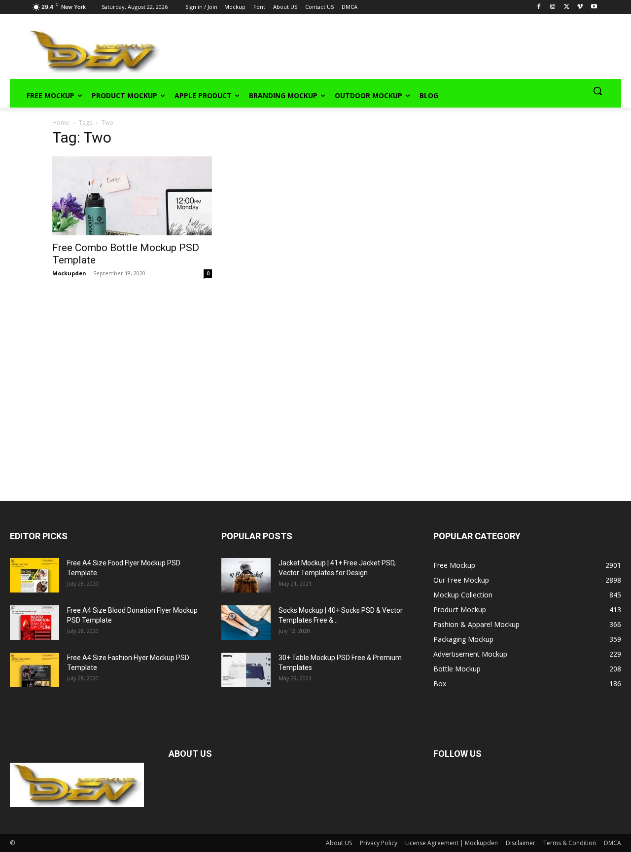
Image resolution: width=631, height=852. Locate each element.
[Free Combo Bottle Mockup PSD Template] (132, 195)
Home (61, 122)
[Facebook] (539, 7)
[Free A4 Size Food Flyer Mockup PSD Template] (34, 575)
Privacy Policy (378, 843)
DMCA (612, 843)
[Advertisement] (377, 50)
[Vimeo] (580, 7)
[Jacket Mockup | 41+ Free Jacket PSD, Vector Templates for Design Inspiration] (246, 575)
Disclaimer (520, 843)
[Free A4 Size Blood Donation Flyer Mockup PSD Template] (34, 622)
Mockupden (69, 273)
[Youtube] (593, 7)
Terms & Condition (569, 843)
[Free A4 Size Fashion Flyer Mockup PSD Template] (34, 670)
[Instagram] (553, 7)
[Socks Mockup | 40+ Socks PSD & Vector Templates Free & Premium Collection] (246, 622)
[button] (597, 91)
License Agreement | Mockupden (451, 843)
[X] (566, 7)
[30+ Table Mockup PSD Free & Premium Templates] (246, 670)
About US (339, 843)
